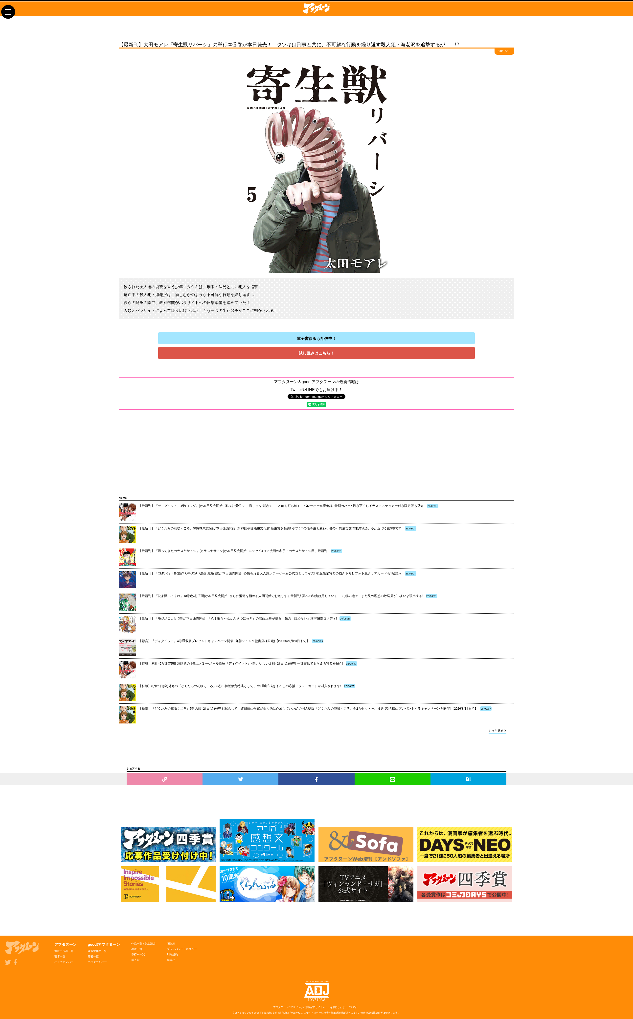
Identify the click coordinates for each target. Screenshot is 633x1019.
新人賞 (135, 960)
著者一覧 (59, 956)
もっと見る (496, 730)
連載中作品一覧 (63, 951)
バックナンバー (63, 962)
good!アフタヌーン (104, 944)
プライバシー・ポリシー (182, 949)
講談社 (171, 960)
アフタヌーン (65, 944)
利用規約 (172, 954)
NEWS (171, 943)
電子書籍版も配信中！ (316, 338)
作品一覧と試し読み (143, 943)
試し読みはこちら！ (316, 353)
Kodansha (266, 1012)
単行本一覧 (138, 954)
